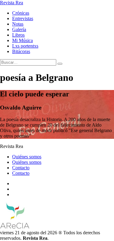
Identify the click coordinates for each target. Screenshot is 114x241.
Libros (18, 35)
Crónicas (20, 13)
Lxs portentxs (25, 46)
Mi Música (22, 40)
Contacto (20, 167)
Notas (17, 24)
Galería (19, 29)
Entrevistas (22, 18)
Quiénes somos (26, 156)
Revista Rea (11, 2)
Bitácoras (21, 51)
